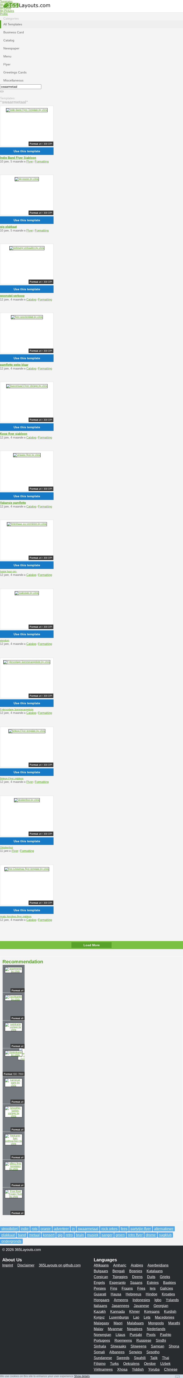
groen (120, 1235)
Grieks (165, 1277)
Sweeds (122, 1358)
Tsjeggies (120, 1277)
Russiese (143, 1340)
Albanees (117, 1352)
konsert (48, 1235)
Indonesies (141, 1300)
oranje (46, 1229)
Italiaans (100, 1306)
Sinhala (100, 1346)
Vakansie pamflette (13, 502)
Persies (100, 1288)
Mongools (156, 1323)
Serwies (135, 1352)
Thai (165, 1358)
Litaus (120, 1335)
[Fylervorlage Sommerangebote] (26, 661)
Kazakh (100, 1311)
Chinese (170, 1369)
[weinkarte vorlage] (14, 1029)
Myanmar (115, 1329)
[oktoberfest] (27, 799)
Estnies (153, 1283)
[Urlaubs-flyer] (27, 454)
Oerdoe (150, 1364)
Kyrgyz (99, 1317)
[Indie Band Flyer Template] (27, 109)
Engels (99, 1283)
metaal (34, 1235)
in (73, 1229)
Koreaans (152, 1311)
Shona (174, 1346)
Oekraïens (131, 1364)
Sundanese (103, 1358)
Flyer (29, 161)
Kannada (117, 1311)
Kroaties (168, 1294)
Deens (137, 1277)
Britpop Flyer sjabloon (11, 778)
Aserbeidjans (158, 1265)
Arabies (137, 1265)
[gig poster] (26, 178)
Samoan (157, 1346)
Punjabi (136, 1335)
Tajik (154, 1358)
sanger (107, 1235)
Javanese (141, 1306)
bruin (80, 1235)
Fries (141, 1288)
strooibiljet (9, 1229)
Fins (113, 1288)
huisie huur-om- (8, 571)
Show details (82, 1376)
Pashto (165, 1335)
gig (60, 1235)
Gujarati (100, 1294)
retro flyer (135, 1235)
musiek (92, 1235)
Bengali (118, 1271)
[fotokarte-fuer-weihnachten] (14, 1143)
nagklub (165, 1235)
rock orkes (109, 1229)
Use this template (27, 151)
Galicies (166, 1288)
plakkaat (8, 1235)
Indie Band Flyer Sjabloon (18, 157)
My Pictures (7, 10)
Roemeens (123, 1340)
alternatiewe (163, 1229)
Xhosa (122, 1369)
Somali (99, 1352)
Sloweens (138, 1346)
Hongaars (101, 1300)
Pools (151, 1335)
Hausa (116, 1294)
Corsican (101, 1277)
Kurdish (170, 1311)
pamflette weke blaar (14, 364)
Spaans (136, 1283)
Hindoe (151, 1294)
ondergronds (11, 1241)
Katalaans (155, 1271)
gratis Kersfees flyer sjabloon (15, 916)
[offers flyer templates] (14, 1168)
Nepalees (134, 1329)
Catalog (31, 299)
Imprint (7, 1265)
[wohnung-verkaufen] (27, 247)
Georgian (161, 1306)
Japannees (120, 1306)
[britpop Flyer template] (27, 730)
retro (69, 1235)
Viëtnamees (103, 1369)
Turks (114, 1364)
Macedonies (164, 1317)
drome (151, 1235)
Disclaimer (25, 1265)
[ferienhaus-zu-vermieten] (27, 523)
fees (124, 1229)
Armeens (121, 1300)
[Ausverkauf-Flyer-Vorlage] (27, 385)
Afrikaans (101, 1265)
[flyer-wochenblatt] (27, 316)
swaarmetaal (88, 1229)
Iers (153, 1288)
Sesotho (153, 1352)
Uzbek (165, 1364)
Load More (91, 945)
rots (34, 1229)
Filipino (100, 1364)
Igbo (157, 1300)
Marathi (174, 1323)
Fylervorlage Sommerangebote (16, 709)
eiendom (4, 640)
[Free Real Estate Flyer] (14, 1196)
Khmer (134, 1311)
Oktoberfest (6, 847)
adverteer (61, 1229)
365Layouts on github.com (60, 1265)
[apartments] (14, 971)
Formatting (42, 161)
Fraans (127, 1288)
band (22, 1235)
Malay (98, 1329)
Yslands (172, 1300)
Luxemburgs (119, 1317)
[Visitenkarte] (14, 1054)
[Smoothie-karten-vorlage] (14, 1115)
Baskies (169, 1283)
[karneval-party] (14, 1085)
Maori (118, 1323)
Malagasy (101, 1323)
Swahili (140, 1358)
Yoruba (154, 1369)
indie (25, 1229)
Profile (4, 14)
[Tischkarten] (14, 999)
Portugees (102, 1340)
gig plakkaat (8, 226)
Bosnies (135, 1271)
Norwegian (102, 1335)
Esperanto (117, 1283)
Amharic (119, 1265)
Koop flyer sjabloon (13, 433)
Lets (147, 1317)
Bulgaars (101, 1271)
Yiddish (138, 1369)
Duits (151, 1277)
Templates (6, 1)
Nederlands (156, 1329)
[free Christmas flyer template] (26, 868)
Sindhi (161, 1340)
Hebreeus (133, 1294)
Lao (136, 1317)
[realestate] (26, 592)
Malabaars (135, 1323)
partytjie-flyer (141, 1229)
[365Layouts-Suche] (2, 91)
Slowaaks (118, 1346)
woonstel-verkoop (12, 295)
